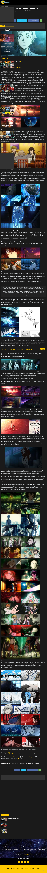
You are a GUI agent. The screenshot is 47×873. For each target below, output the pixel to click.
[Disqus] (23, 796)
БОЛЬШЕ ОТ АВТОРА (14, 815)
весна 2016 (25, 763)
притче (19, 95)
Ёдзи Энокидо (30, 763)
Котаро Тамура (37, 763)
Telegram (31, 757)
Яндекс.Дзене (12, 757)
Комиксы (22, 868)
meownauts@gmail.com (27, 854)
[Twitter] (22, 862)
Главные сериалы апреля (13, 824)
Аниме (14, 868)
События (26, 868)
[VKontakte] (25, 862)
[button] (39, 2)
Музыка (30, 868)
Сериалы (2, 820)
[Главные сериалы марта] (4, 831)
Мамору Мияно (4, 764)
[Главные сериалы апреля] (4, 825)
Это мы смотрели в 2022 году (7, 126)
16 (15, 64)
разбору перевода (39, 95)
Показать (42, 349)
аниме (21, 763)
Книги (33, 868)
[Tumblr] (19, 862)
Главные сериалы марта (13, 830)
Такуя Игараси (10, 764)
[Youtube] (28, 862)
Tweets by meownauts (4, 151)
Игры (8, 868)
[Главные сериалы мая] (4, 819)
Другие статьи (5, 815)
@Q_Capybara (11, 753)
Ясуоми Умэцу (16, 764)
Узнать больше (7, 51)
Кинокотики (37, 868)
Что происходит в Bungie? (7, 29)
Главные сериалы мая (13, 818)
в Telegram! (41, 850)
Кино (11, 868)
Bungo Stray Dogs (7, 763)
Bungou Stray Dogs (15, 763)
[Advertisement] (22, 26)
